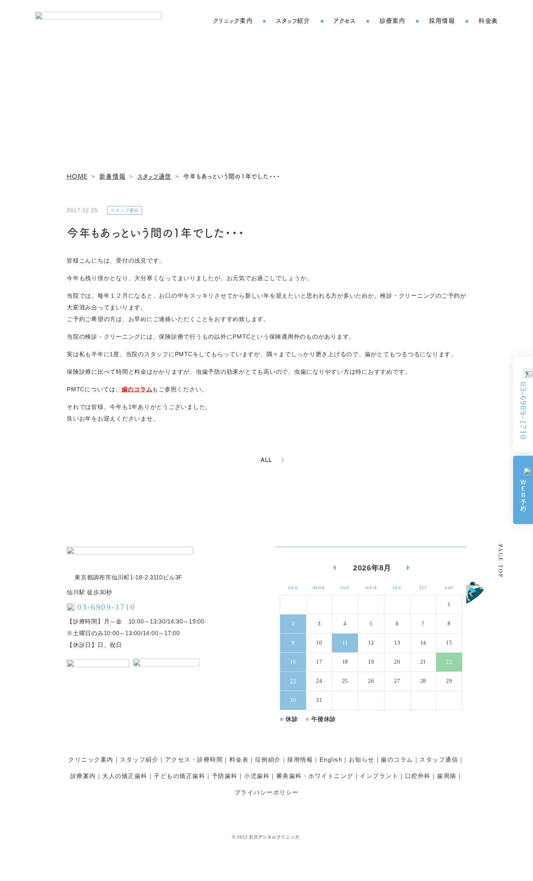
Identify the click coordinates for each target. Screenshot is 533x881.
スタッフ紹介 (293, 20)
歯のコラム (137, 389)
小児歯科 (257, 776)
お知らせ (362, 759)
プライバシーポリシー (267, 792)
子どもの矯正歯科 (179, 776)
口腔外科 (418, 776)
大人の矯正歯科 (124, 776)
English (331, 759)
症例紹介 (268, 759)
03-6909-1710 (523, 411)
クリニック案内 (232, 20)
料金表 (488, 20)
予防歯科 (225, 776)
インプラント (379, 776)
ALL (266, 460)
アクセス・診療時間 (194, 759)
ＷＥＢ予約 (523, 495)
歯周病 (447, 776)
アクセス (345, 20)
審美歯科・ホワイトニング (315, 776)
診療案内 (392, 20)
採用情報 (442, 20)
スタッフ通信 (438, 759)
